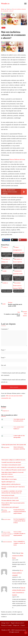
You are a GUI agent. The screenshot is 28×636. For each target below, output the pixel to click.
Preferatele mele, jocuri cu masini (9, 497)
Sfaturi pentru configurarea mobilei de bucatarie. (13, 459)
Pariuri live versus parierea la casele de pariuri (12, 467)
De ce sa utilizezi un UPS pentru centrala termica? (13, 469)
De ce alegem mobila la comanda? (17, 573)
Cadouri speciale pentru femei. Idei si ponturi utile (13, 444)
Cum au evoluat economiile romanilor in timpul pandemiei (19, 533)
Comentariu (5, 329)
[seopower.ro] (5, 410)
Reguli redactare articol (17, 623)
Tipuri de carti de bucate (7, 476)
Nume (3, 350)
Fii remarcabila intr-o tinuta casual (10, 500)
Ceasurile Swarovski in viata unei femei (11, 462)
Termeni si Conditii (6, 625)
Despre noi (16, 625)
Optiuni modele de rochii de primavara (11, 484)
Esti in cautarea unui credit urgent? (10, 507)
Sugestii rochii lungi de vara (8, 481)
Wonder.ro (5, 3)
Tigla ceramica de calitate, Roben (17, 555)
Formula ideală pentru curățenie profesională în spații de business (20, 511)
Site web (3, 365)
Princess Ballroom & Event (17, 159)
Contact (23, 625)
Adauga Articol (5, 623)
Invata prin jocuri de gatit (7, 495)
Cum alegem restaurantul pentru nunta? (11, 464)
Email (3, 357)
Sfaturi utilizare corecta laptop (9, 479)
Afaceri (3, 27)
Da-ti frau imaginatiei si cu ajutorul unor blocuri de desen (19, 520)
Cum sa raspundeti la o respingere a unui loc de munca (19, 543)
